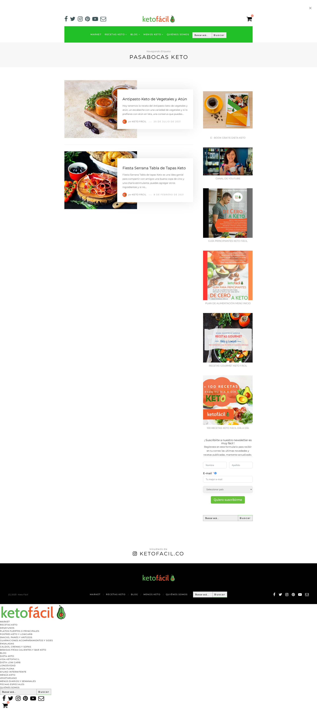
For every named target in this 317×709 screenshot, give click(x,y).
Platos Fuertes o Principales (19, 631)
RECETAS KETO (115, 34)
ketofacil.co (162, 554)
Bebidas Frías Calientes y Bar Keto (23, 650)
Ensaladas (7, 643)
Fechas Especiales (12, 684)
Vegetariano (8, 678)
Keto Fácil (139, 121)
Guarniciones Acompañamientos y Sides (26, 640)
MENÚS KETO (152, 34)
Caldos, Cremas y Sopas (15, 646)
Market (95, 34)
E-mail (207, 473)
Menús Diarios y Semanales (18, 681)
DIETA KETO (7, 656)
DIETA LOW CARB (10, 662)
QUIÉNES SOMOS (178, 34)
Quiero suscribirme (228, 500)
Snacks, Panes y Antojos (16, 637)
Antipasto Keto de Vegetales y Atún (155, 99)
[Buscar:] (209, 35)
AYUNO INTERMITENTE (13, 672)
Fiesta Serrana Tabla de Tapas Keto (154, 168)
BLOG (134, 34)
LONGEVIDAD (8, 665)
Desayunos (7, 628)
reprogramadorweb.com (2, 563)
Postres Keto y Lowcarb (16, 634)
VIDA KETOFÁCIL (10, 659)
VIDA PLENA (7, 668)
